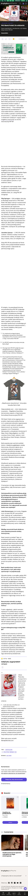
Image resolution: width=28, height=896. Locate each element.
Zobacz (10, 822)
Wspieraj (3, 894)
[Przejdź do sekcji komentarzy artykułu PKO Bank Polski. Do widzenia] (9, 39)
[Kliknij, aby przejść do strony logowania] (26, 3)
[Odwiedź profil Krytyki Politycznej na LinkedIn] (20, 883)
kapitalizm (9, 749)
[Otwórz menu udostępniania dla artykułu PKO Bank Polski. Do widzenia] (6, 39)
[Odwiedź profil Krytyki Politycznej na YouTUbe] (18, 883)
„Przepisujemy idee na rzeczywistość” (11, 876)
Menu (25, 894)
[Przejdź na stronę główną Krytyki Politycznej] (8, 871)
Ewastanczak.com (5, 889)
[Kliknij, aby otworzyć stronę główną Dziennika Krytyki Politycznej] (14, 894)
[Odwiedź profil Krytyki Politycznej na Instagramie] (12, 883)
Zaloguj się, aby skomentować (14, 779)
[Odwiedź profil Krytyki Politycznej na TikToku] (15, 883)
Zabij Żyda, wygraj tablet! (10, 662)
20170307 (9, 755)
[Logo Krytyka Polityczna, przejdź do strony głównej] (9, 3)
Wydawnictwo (9, 894)
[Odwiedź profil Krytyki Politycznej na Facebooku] (9, 883)
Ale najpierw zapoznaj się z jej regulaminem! (13, 773)
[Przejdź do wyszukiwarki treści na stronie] (20, 3)
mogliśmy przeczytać (7, 119)
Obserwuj (19, 894)
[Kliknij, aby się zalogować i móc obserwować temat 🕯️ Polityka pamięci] (15, 752)
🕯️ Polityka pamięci (8, 752)
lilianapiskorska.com (7, 740)
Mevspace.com (15, 888)
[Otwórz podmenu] (26, 876)
